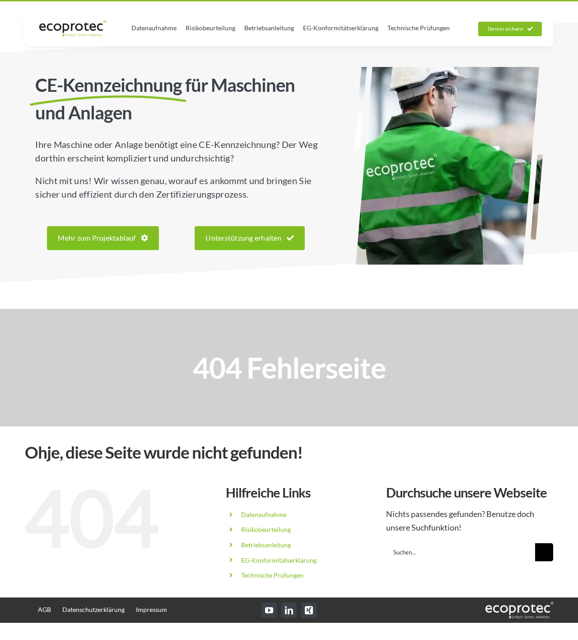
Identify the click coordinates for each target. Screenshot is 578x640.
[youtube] (269, 610)
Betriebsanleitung (266, 545)
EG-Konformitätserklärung (279, 560)
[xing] (309, 610)
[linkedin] (289, 610)
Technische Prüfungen (272, 575)
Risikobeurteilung (266, 529)
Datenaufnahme (263, 514)
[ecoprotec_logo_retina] (72, 24)
